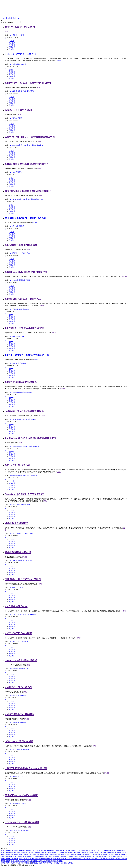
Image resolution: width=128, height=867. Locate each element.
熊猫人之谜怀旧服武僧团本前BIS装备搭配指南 (90, 857)
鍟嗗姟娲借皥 (37, 863)
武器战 (21, 336)
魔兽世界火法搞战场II (16, 523)
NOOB (14, 830)
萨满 (21, 363)
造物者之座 (39, 145)
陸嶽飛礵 (33, 614)
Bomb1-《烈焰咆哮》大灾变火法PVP (24, 494)
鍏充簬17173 (5, 863)
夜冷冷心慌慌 (17, 475)
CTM (21, 64)
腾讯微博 (12, 45)
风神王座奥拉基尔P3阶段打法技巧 (51, 861)
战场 (30, 392)
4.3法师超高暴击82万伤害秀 (19, 714)
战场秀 (20, 118)
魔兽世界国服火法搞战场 (18, 552)
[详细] (7, 31)
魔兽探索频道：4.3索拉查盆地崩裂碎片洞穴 (28, 191)
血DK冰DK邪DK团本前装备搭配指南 (65, 859)
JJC (20, 641)
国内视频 (36, 446)
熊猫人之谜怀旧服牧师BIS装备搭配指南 (15, 850)
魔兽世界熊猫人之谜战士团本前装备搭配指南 (57, 857)
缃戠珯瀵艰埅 (68, 863)
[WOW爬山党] (17, 145)
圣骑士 (14, 35)
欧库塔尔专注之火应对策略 (64, 850)
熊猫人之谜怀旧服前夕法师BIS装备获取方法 (68, 852)
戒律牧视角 (30, 91)
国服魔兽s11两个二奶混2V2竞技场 (23, 579)
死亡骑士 (29, 446)
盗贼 (14, 363)
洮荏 (108, 857)
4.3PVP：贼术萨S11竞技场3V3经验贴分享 (27, 355)
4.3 (11, 35)
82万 (24, 722)
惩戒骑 (18, 587)
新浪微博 (12, 43)
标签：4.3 (16, 18)
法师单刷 (15, 309)
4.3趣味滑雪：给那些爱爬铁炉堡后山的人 (27, 164)
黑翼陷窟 (22, 280)
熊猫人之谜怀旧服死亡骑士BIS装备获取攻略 (60, 854)
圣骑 (14, 776)
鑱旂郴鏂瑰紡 (47, 863)
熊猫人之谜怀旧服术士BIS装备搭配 (41, 850)
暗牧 (14, 587)
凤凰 (20, 309)
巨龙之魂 (15, 336)
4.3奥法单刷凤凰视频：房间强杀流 (23, 299)
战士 (17, 695)
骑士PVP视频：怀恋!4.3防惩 (20, 27)
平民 (14, 695)
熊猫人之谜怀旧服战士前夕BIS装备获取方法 (100, 852)
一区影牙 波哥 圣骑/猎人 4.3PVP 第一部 (26, 768)
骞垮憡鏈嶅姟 (26, 863)
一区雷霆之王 (24, 614)
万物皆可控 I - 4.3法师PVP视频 (21, 795)
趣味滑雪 (15, 172)
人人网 (11, 49)
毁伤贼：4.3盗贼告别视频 (18, 110)
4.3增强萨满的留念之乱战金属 (21, 382)
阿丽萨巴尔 (28, 857)
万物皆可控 (16, 803)
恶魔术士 (22, 226)
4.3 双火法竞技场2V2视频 (18, 633)
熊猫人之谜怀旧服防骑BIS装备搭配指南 (25, 861)
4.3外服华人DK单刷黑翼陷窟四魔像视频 (26, 272)
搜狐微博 (12, 47)
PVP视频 (21, 35)
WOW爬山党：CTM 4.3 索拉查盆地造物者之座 (30, 137)
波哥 (17, 776)
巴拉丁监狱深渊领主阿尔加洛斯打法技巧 (88, 850)
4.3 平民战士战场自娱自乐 (18, 687)
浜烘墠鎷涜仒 (15, 863)
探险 (34, 419)
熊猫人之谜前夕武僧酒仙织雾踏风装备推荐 (37, 852)
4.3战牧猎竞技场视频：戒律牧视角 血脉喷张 (28, 83)
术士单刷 (15, 226)
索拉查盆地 (31, 145)
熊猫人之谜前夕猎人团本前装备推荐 (89, 854)
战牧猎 (14, 91)
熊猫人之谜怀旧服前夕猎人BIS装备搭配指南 (95, 859)
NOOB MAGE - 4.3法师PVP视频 (22, 822)
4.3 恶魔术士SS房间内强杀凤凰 (21, 245)
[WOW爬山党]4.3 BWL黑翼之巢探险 (24, 411)
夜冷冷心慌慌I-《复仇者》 (19, 465)
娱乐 (24, 695)
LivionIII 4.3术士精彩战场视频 (21, 660)
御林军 (21, 533)
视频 (24, 91)
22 (22, 587)
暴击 (21, 722)
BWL (23, 419)
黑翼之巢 (29, 419)
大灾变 (31, 475)
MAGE (20, 830)
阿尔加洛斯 (37, 857)
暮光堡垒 (22, 446)
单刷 (16, 280)
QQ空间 (11, 41)
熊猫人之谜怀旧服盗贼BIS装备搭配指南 (33, 859)
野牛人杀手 (107, 850)
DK (13, 280)
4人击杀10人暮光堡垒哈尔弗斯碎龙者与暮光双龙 (30, 438)
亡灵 (14, 614)
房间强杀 (26, 309)
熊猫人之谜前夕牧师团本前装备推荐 (31, 854)
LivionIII (15, 668)
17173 (3, 18)
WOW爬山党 (16, 199)
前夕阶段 (114, 857)
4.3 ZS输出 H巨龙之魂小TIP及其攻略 (24, 328)
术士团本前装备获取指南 (111, 854)
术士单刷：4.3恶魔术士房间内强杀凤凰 (25, 218)
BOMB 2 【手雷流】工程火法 (20, 54)
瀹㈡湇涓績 (58, 863)
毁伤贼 (14, 118)
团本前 (19, 852)
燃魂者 (49, 859)
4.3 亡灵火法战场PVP (16, 606)
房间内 (23, 253)
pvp (27, 668)
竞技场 (20, 91)
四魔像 (28, 280)
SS (20, 253)
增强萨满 (22, 392)
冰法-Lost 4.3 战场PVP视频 (19, 741)
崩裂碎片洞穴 (39, 199)
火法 (26, 533)
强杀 (28, 253)
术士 (17, 363)
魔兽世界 (9, 18)
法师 (24, 64)
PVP (28, 64)
